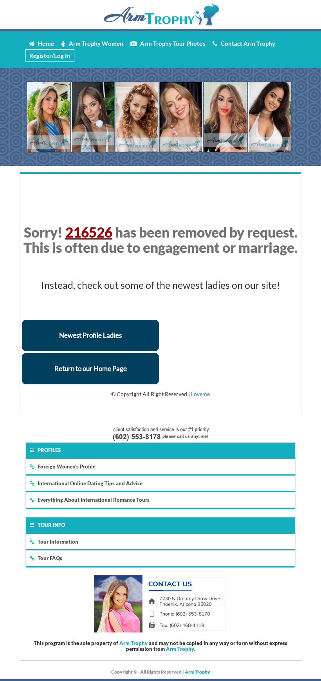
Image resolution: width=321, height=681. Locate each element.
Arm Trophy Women (94, 43)
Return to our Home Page (90, 368)
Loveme (200, 394)
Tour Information (58, 542)
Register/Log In (49, 55)
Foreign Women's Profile (67, 466)
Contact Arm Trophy (246, 43)
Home (44, 43)
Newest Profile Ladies (90, 335)
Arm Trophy (133, 643)
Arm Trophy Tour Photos (171, 43)
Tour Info (51, 525)
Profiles (49, 450)
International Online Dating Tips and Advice (90, 483)
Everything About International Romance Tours (94, 500)
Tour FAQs (50, 558)
